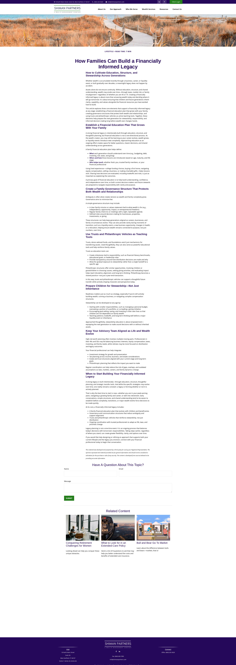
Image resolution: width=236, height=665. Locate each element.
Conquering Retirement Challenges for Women (79, 544)
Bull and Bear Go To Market (152, 542)
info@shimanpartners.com (116, 2)
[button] (101, 9)
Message (67, 481)
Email (121, 469)
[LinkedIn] (159, 2)
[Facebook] (164, 2)
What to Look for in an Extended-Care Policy (113, 544)
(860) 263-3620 (98, 2)
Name (66, 469)
